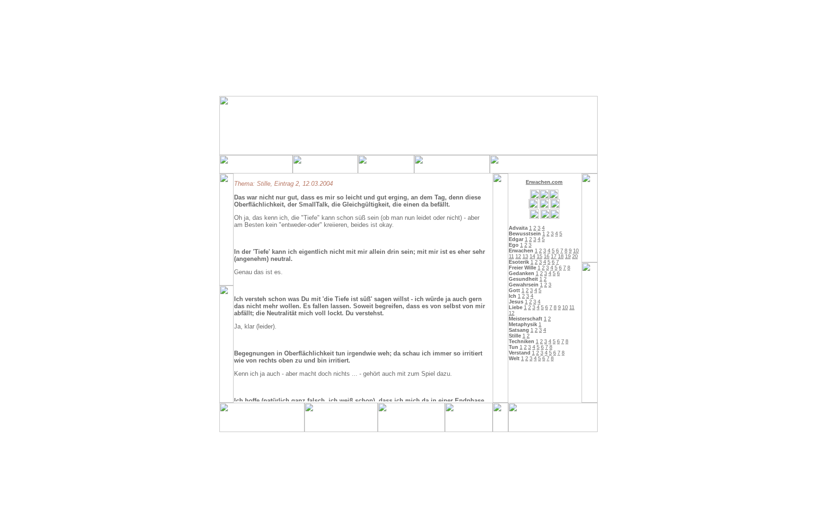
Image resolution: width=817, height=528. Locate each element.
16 (546, 256)
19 (568, 256)
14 (532, 256)
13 (525, 256)
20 (575, 256)
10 (576, 250)
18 (561, 256)
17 (553, 256)
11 (511, 256)
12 (518, 256)
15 (539, 256)
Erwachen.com (544, 182)
